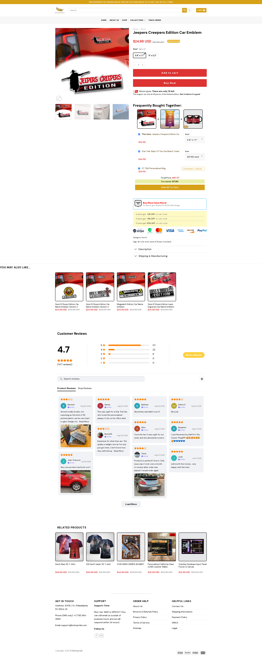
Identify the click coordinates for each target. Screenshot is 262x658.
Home (104, 20)
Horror (143, 29)
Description (145, 249)
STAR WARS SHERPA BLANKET (130, 564)
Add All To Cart (169, 187)
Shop (124, 20)
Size (135, 49)
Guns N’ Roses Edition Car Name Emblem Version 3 (98, 305)
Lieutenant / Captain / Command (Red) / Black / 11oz (194, 169)
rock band (167, 242)
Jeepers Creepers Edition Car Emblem (161, 134)
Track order (154, 20)
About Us (114, 20)
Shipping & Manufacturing (153, 256)
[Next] (124, 65)
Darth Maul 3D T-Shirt (65, 564)
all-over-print (143, 242)
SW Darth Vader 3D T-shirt (98, 564)
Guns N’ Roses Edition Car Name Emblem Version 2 (67, 305)
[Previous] (60, 65)
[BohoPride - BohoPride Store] (60, 10)
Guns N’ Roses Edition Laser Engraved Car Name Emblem (161, 305)
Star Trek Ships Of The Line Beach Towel (160, 151)
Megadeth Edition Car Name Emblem (130, 305)
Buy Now (170, 83)
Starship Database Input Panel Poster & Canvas (193, 565)
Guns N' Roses (156, 242)
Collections (136, 20)
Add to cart (169, 72)
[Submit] (184, 10)
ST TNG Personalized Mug (154, 168)
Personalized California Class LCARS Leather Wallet (161, 565)
